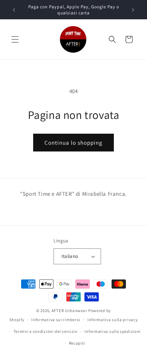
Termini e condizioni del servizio (46, 331)
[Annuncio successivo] (133, 10)
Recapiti (77, 343)
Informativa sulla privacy (112, 319)
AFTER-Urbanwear (69, 310)
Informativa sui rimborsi (55, 319)
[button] (15, 39)
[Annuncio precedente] (14, 10)
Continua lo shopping (73, 142)
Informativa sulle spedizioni (112, 331)
